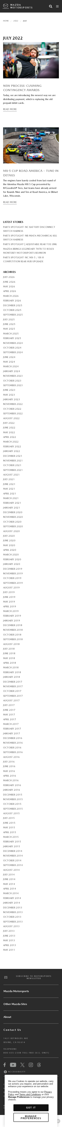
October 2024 (12, 347)
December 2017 (12, 681)
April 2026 (9, 291)
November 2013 (13, 912)
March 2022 (11, 441)
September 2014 (13, 865)
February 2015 (12, 841)
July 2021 (9, 479)
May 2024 (9, 361)
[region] (31, 1101)
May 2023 (9, 394)
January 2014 (11, 902)
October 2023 (12, 380)
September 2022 (13, 413)
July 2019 (9, 592)
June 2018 (9, 653)
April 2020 (9, 550)
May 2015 (9, 827)
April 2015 (9, 832)
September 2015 (13, 808)
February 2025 (12, 338)
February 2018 (12, 672)
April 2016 (9, 775)
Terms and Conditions (30, 1094)
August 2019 (11, 587)
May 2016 (9, 771)
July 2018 (9, 648)
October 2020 (12, 521)
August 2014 (11, 870)
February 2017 (12, 728)
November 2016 (13, 742)
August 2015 (11, 813)
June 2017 (9, 710)
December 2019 (12, 568)
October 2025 (12, 310)
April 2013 (9, 945)
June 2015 (9, 822)
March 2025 (11, 333)
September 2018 (13, 639)
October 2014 (12, 860)
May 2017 (9, 714)
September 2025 (13, 314)
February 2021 (12, 502)
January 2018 (11, 677)
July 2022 (9, 423)
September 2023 (13, 385)
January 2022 (11, 451)
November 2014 (13, 855)
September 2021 (13, 470)
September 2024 (13, 352)
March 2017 (11, 724)
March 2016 (11, 780)
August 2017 (11, 700)
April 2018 (9, 662)
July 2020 (9, 535)
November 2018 (13, 629)
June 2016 (9, 766)
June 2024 (9, 357)
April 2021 (9, 493)
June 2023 (9, 390)
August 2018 (11, 644)
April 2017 (9, 719)
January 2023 (11, 399)
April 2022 (9, 437)
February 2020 (12, 559)
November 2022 (13, 404)
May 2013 (9, 940)
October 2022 (12, 408)
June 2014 (9, 879)
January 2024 (11, 371)
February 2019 (12, 615)
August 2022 (11, 418)
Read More (10, 109)
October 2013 (12, 916)
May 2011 (9, 949)
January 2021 (11, 507)
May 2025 (9, 328)
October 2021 (12, 465)
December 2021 (12, 456)
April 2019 (9, 606)
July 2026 (9, 277)
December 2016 (12, 738)
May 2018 (9, 658)
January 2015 (11, 846)
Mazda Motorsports (21, 6)
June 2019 (9, 597)
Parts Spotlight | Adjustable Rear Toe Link (30, 244)
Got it (31, 1107)
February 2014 (12, 898)
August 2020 (11, 531)
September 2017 (13, 695)
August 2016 (11, 757)
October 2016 (12, 747)
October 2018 (12, 634)
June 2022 (9, 427)
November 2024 (13, 343)
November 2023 (13, 375)
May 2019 (9, 601)
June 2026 (9, 281)
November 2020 (13, 517)
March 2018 (11, 667)
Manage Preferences (31, 1117)
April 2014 (9, 888)
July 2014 (9, 874)
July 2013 (9, 931)
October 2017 (12, 691)
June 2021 (9, 484)
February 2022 (12, 446)
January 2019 (11, 620)
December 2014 (12, 851)
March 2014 (11, 893)
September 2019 (13, 583)
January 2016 (11, 789)
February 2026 (12, 300)
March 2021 (11, 498)
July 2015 (9, 818)
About (7, 1017)
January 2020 (11, 564)
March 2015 (11, 837)
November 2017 (13, 686)
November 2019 (13, 573)
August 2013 (11, 926)
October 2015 (12, 804)
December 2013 (12, 907)
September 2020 (13, 526)
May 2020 (9, 545)
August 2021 (11, 474)
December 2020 (12, 512)
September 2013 (13, 921)
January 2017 (11, 733)
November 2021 (13, 460)
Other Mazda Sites (15, 1004)
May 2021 (9, 488)
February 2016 (12, 785)
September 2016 (13, 752)
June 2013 (9, 935)
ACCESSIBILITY (16, 1072)
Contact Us (12, 1029)
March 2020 (11, 554)
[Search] (50, 6)
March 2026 (11, 296)
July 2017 (9, 705)
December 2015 (12, 794)
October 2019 (12, 578)
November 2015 (13, 799)
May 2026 (9, 286)
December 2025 (12, 305)
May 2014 (9, 884)
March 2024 (11, 366)
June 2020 (9, 540)
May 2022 (9, 432)
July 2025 (9, 319)
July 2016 (9, 761)
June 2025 (9, 324)
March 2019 (11, 611)
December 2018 (12, 625)
